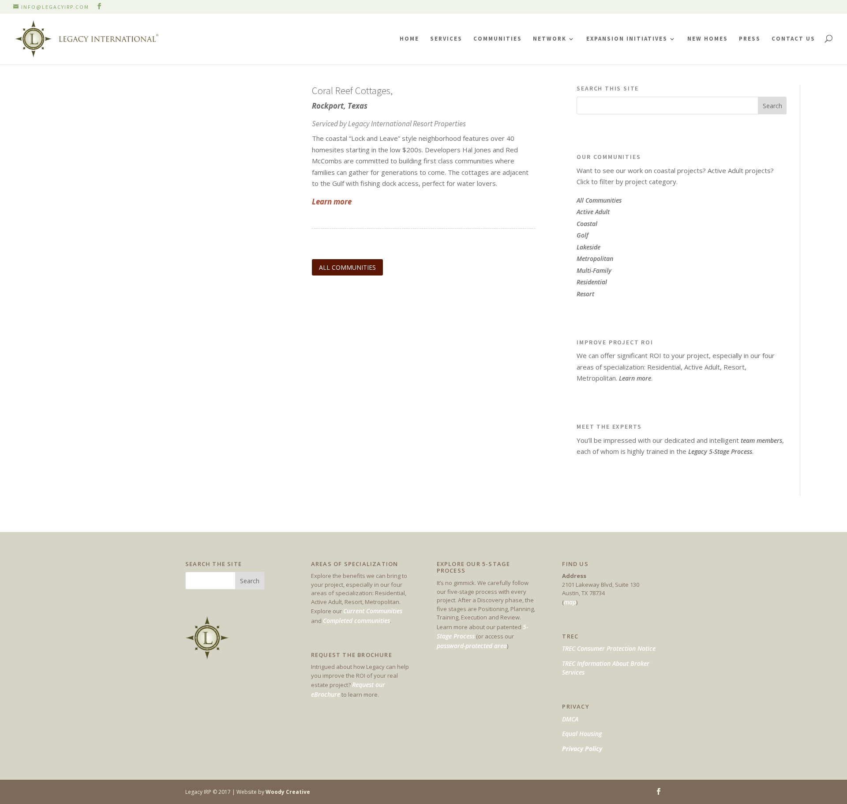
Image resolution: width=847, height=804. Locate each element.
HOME (409, 38)
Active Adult (593, 212)
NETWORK (549, 38)
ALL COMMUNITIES (347, 267)
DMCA (570, 719)
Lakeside (588, 247)
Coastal (587, 223)
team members (761, 440)
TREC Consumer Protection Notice (609, 648)
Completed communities (356, 620)
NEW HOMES (707, 38)
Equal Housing (582, 733)
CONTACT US (793, 38)
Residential (592, 282)
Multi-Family (594, 270)
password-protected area (472, 646)
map (570, 602)
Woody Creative (288, 792)
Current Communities (372, 611)
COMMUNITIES (497, 38)
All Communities (599, 200)
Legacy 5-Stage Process (720, 451)
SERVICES (446, 38)
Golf (582, 235)
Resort (585, 294)
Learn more (635, 378)
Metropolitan (595, 258)
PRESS (750, 38)
